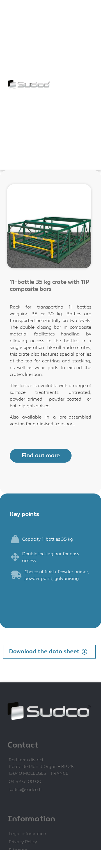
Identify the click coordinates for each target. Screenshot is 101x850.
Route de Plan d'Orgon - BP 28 (41, 766)
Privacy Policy (23, 842)
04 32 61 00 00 (25, 781)
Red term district (26, 760)
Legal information (27, 833)
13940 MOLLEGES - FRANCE (38, 773)
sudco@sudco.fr (25, 789)
